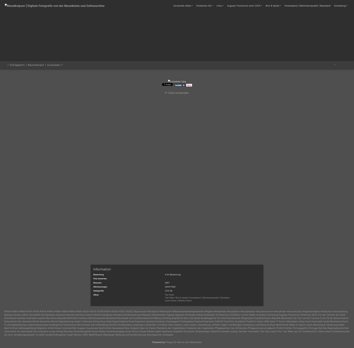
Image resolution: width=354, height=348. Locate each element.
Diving (96, 321)
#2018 (100, 311)
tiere (267, 331)
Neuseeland (118, 328)
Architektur (235, 314)
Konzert (114, 324)
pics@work (270, 328)
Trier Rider (169, 295)
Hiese (302, 321)
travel (273, 331)
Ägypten (179, 314)
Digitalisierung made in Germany (75, 321)
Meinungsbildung (27, 328)
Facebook (160, 321)
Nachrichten (105, 328)
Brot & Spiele (272, 5)
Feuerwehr (208, 321)
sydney (234, 331)
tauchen (243, 331)
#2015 (93, 311)
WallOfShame (95, 334)
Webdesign (109, 334)
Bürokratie (286, 318)
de (331, 318)
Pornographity (300, 328)
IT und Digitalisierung (15, 324)
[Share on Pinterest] (189, 85)
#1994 (71, 311)
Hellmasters (292, 321)
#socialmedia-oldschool (53, 314)
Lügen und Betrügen (231, 324)
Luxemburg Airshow (264, 324)
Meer (342, 324)
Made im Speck (297, 324)
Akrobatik (190, 314)
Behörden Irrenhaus (77, 318)
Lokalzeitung (203, 324)
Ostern (152, 328)
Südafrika (216, 331)
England (123, 321)
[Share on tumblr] (179, 85)
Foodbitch (240, 321)
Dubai (109, 321)
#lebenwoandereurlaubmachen (188, 311)
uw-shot (8, 334)
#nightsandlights (311, 311)
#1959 (7, 311)
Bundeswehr (234, 318)
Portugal (313, 328)
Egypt (115, 321)
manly (309, 324)
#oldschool (326, 311)
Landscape (138, 324)
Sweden (225, 331)
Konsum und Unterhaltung (95, 324)
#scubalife (34, 314)
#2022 (129, 311)
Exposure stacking (144, 321)
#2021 (122, 311)
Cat (294, 318)
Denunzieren (10, 321)
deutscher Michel (49, 321)
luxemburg (248, 324)
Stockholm (189, 331)
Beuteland (111, 318)
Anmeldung (340, 5)
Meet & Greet (11, 328)
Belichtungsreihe (97, 318)
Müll (74, 328)
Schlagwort (17, 65)
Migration (42, 328)
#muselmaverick (264, 311)
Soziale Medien (147, 331)
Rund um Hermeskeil (21, 331)
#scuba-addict (21, 314)
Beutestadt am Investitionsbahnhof (135, 318)
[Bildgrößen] (332, 65)
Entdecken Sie (203, 5)
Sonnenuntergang (115, 331)
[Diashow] (340, 65)
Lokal (185, 324)
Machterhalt (282, 324)
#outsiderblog (340, 311)
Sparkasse (167, 331)
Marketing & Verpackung (326, 324)
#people (8, 314)
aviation (41, 318)
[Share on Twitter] (172, 101)
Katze (45, 324)
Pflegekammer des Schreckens (231, 328)
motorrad (67, 328)
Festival (198, 321)
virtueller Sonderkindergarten (50, 334)
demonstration (340, 318)
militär (51, 328)
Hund (308, 321)
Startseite (5, 65)
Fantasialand (187, 321)
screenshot (43, 331)
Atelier (252, 314)
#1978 (36, 311)
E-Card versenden (177, 92)
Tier (262, 331)
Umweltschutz (309, 331)
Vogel (70, 334)
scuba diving (56, 331)
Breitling (167, 318)
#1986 (57, 311)
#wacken (146, 314)
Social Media (98, 331)
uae (296, 331)
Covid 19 (324, 318)
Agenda (171, 314)
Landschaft (150, 324)
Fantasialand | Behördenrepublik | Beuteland (307, 5)
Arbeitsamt (209, 314)
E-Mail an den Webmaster (188, 342)
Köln (79, 324)
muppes (81, 328)
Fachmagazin (173, 321)
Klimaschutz (69, 324)
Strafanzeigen (203, 331)
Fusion (260, 321)
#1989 (64, 311)
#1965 (14, 311)
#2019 (107, 311)
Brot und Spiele (192, 318)
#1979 (43, 311)
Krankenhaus (125, 324)
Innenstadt (317, 321)
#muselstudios (294, 311)
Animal (199, 314)
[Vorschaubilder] (177, 73)
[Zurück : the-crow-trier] (167, 73)
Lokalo (192, 324)
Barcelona (51, 318)
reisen (7, 331)
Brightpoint (177, 318)
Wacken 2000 (81, 334)
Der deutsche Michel (28, 321)
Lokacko (177, 324)
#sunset (71, 314)
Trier (279, 331)
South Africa (131, 331)
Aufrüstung (272, 314)
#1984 (50, 311)
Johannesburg (34, 324)
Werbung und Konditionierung (130, 334)
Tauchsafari (254, 331)
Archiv (245, 314)
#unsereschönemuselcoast (127, 314)
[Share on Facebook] (183, 101)
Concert (306, 318)
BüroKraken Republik (270, 318)
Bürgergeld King (249, 318)
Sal (34, 331)
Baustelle (62, 318)
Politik (280, 328)
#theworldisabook (103, 314)
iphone (344, 321)
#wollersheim (159, 314)
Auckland (261, 314)
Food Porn (229, 321)
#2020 (114, 311)
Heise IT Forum (277, 321)
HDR (266, 321)
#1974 (29, 311)
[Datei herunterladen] (346, 65)
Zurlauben (168, 334)
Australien (31, 318)
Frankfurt (251, 321)
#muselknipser (248, 311)
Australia (21, 318)
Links (219, 5)
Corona (315, 318)
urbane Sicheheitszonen (337, 331)
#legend (209, 311)
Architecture (222, 314)
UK (299, 331)
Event (131, 321)
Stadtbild (178, 331)
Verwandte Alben (182, 5)
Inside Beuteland (331, 321)
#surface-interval (84, 314)
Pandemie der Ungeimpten (200, 328)
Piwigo (169, 342)
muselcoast (92, 328)
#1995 (79, 311)
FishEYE (219, 321)
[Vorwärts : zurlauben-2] (186, 73)
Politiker (288, 328)
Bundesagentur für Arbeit (214, 318)
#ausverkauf (36, 65)
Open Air (144, 328)
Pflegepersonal (256, 328)
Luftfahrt (215, 324)
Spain (158, 331)
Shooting (68, 331)
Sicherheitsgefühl (82, 331)
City (299, 318)
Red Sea (322, 328)
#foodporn (153, 311)
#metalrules (220, 311)
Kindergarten (56, 324)
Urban (321, 331)
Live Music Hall (164, 324)
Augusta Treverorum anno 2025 (243, 5)
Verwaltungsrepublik (24, 334)
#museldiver (233, 311)
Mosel (58, 328)
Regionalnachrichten (338, 328)
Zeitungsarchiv (154, 334)
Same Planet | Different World (178, 300)
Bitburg (158, 318)
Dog (103, 321)
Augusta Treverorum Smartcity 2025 (298, 314)
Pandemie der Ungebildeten (171, 328)
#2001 (86, 311)
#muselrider (280, 311)
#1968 (22, 311)
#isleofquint (165, 311)
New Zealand (132, 328)
